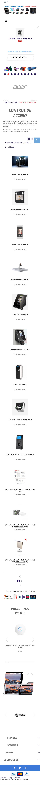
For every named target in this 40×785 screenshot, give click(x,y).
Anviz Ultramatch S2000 (20, 38)
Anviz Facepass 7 (20, 315)
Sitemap (17, 778)
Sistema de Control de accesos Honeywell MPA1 (20, 526)
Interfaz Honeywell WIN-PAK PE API (20, 491)
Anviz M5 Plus (20, 385)
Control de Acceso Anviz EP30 (20, 455)
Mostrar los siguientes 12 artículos (20, 591)
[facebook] (14, 768)
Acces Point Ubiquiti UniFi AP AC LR (20, 647)
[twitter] (20, 768)
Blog (10, 778)
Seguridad (13, 102)
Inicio (5, 102)
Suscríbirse (31, 56)
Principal (3, 778)
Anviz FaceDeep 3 (20, 175)
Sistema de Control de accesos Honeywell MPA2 (20, 561)
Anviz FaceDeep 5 (20, 245)
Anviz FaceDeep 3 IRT (20, 210)
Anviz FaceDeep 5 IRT (20, 280)
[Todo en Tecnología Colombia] (20, 10)
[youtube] (25, 768)
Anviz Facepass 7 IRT (20, 350)
